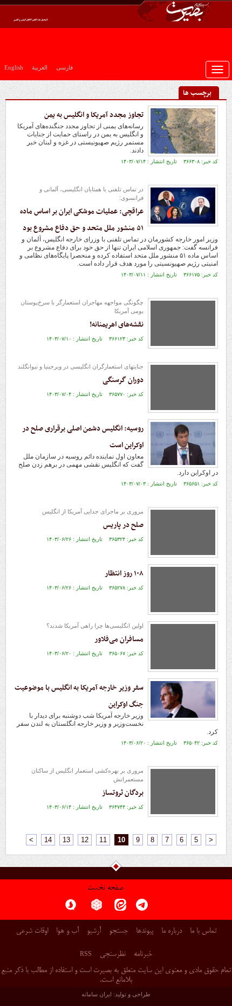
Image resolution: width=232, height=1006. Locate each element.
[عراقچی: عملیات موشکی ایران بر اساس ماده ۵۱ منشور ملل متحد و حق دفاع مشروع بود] (183, 205)
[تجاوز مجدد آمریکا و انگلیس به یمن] (183, 131)
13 (66, 840)
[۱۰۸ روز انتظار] (183, 589)
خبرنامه (143, 954)
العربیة (39, 67)
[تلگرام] (142, 908)
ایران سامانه (96, 994)
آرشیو (94, 931)
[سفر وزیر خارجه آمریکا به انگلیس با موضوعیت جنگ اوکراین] (183, 699)
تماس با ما (203, 931)
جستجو (118, 931)
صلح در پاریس (123, 525)
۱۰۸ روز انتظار (124, 573)
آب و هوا (67, 931)
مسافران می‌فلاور (119, 639)
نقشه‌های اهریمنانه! (117, 324)
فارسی (64, 67)
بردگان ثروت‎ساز (123, 793)
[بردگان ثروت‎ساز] (183, 791)
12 (84, 840)
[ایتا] (120, 908)
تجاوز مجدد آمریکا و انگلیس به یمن (94, 115)
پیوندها (144, 931)
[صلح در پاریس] (183, 532)
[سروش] (71, 908)
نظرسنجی (113, 954)
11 (103, 840)
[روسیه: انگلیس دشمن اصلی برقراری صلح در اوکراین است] (183, 443)
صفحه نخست (105, 888)
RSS (86, 954)
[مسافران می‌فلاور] (183, 646)
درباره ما (171, 931)
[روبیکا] (96, 908)
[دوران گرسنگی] (183, 387)
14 (48, 840)
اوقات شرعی (32, 931)
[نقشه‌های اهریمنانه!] (183, 323)
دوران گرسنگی (123, 380)
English (13, 67)
